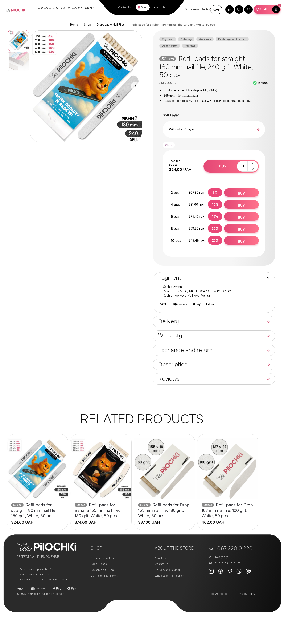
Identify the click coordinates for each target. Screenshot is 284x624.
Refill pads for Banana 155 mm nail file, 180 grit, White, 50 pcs (97, 510)
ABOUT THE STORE (174, 548)
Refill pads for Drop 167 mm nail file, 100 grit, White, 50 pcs (227, 510)
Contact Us (125, 7)
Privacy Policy (246, 593)
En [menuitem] (229, 9)
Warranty (205, 39)
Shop (144, 7)
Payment (167, 39)
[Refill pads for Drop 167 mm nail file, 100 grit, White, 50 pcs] (227, 468)
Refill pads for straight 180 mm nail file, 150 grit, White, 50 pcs (34, 510)
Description (169, 45)
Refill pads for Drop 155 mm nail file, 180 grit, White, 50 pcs (163, 510)
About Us (159, 7)
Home (74, 24)
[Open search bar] (239, 9)
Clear (168, 145)
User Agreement (219, 593)
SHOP (96, 548)
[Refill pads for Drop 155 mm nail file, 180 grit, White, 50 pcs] (164, 468)
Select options (37, 520)
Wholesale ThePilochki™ (169, 575)
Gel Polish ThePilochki (104, 575)
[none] (229, 9)
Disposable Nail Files (111, 24)
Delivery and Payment (80, 7)
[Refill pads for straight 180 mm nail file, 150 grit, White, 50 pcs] (37, 468)
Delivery (186, 39)
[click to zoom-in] (86, 86)
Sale (62, 7)
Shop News (192, 9)
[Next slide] (135, 86)
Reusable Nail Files (102, 569)
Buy (222, 166)
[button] (267, 9)
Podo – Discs (99, 564)
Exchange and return (232, 39)
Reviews (206, 9)
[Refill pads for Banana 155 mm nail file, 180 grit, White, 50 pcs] (100, 468)
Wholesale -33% (48, 7)
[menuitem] (229, 9)
